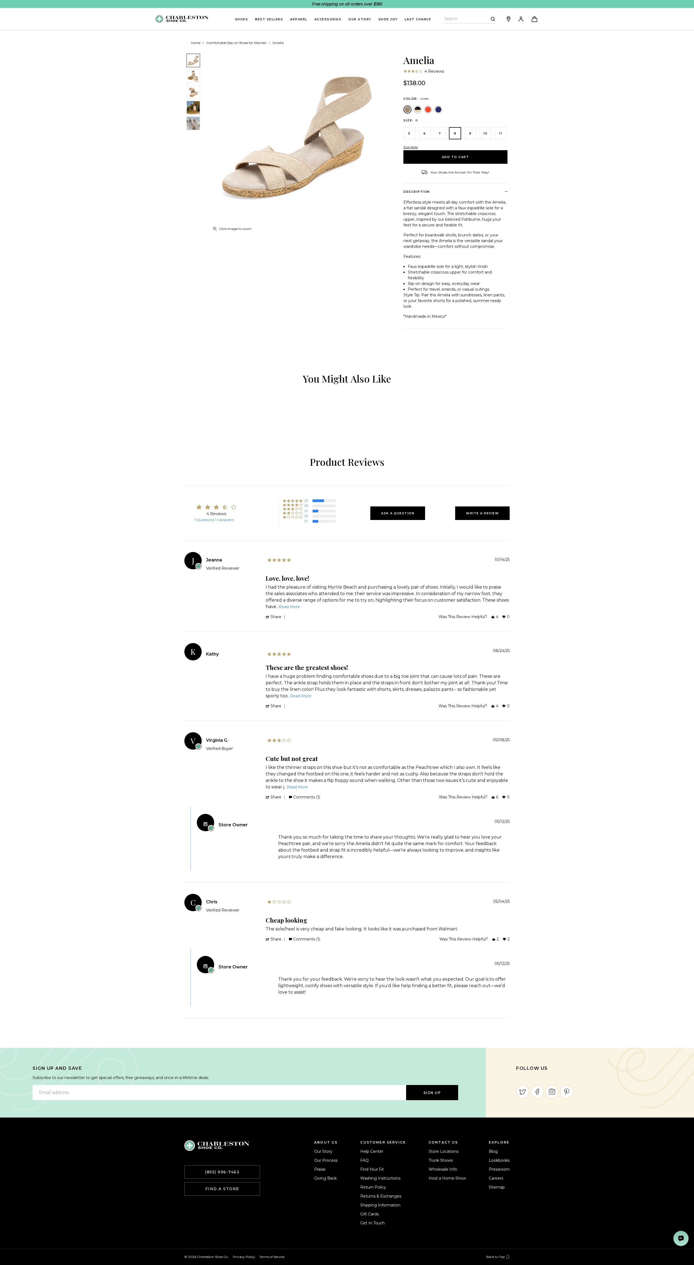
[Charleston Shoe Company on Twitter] (522, 1091)
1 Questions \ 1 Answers (214, 520)
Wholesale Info (443, 1169)
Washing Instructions (380, 1178)
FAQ (364, 1160)
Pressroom (499, 1169)
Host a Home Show (447, 1178)
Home (195, 43)
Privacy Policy (244, 1257)
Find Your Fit (372, 1169)
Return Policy (373, 1187)
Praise (320, 1169)
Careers (496, 1178)
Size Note (410, 147)
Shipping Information (380, 1205)
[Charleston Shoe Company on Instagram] (551, 1091)
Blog (493, 1151)
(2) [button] (306, 500)
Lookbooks (499, 1160)
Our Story (323, 1151)
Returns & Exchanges (380, 1196)
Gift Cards (369, 1214)
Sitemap (497, 1187)
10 (485, 133)
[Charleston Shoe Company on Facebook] (537, 1091)
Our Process (326, 1160)
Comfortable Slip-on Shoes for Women (236, 43)
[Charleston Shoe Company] (216, 1145)
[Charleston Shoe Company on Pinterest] (566, 1091)
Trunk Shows (441, 1160)
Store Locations (443, 1151)
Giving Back (325, 1178)
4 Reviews (434, 71)
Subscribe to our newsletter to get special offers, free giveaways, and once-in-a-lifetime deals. (121, 1077)
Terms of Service (271, 1257)
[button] (397, 513)
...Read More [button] (288, 606)
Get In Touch (372, 1223)
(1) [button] (306, 511)
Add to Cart (455, 157)
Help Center (371, 1151)
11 (500, 133)
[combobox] (467, 19)
